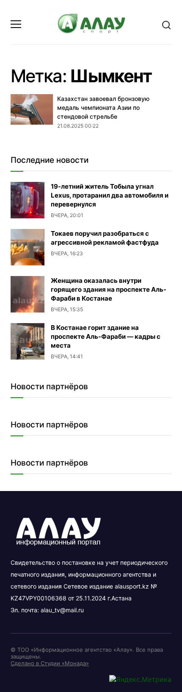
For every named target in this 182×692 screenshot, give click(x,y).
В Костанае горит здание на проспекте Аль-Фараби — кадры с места (105, 336)
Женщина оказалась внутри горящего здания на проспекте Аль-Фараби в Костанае (108, 289)
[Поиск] (166, 24)
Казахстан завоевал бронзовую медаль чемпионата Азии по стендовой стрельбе (103, 107)
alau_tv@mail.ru (62, 610)
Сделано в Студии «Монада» (50, 663)
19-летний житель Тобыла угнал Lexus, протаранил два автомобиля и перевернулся (109, 195)
